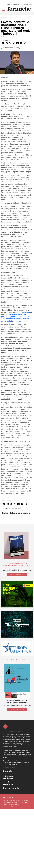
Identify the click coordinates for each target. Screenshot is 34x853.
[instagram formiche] (10, 798)
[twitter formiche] (7, 798)
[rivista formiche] (17, 681)
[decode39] (17, 783)
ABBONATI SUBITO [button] (17, 574)
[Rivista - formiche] (17, 771)
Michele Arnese (7, 36)
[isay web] (11, 806)
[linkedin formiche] (13, 798)
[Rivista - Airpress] (17, 777)
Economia (4, 17)
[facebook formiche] (4, 798)
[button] (3, 9)
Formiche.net (24, 312)
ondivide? (18, 321)
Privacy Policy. (15, 804)
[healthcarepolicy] (17, 788)
